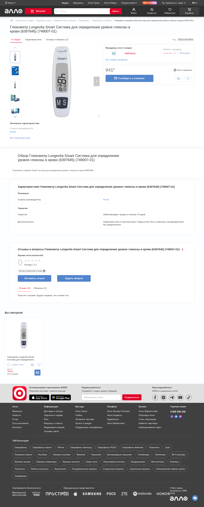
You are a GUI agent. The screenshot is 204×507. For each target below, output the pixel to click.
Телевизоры (143, 454)
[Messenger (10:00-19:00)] (180, 416)
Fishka (79, 415)
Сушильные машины (140, 469)
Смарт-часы (91, 462)
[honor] (163, 494)
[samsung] (92, 494)
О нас (15, 419)
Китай (13, 132)
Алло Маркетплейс (148, 411)
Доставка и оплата (53, 411)
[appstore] (39, 397)
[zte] (124, 494)
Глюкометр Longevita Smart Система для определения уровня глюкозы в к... (20, 358)
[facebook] (155, 397)
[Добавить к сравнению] (178, 78)
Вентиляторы (157, 462)
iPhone (61, 447)
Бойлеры (174, 462)
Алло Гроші (81, 411)
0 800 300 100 (178, 411)
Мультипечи (60, 469)
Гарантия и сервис (53, 415)
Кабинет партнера (148, 423)
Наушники (96, 454)
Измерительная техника (64, 21)
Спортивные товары (25, 21)
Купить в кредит (84, 423)
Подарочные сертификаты (89, 427)
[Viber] (171, 416)
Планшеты (154, 447)
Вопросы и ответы (53, 423)
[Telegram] (176, 416)
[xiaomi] (66, 494)
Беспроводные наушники (119, 454)
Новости (16, 415)
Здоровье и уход (44, 21)
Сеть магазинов (20, 423)
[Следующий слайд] (15, 116)
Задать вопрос (74, 278)
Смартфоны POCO (107, 447)
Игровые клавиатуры (46, 462)
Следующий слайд (97, 81)
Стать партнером (147, 419)
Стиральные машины (113, 469)
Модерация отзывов (54, 427)
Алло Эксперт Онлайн (118, 411)
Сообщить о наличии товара (37, 373)
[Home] (11, 20)
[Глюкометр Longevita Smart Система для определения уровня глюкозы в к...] (23, 335)
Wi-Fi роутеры (178, 454)
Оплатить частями (85, 419)
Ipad (167, 447)
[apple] (75, 494)
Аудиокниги (113, 419)
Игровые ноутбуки (62, 454)
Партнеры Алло (147, 415)
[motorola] (142, 494)
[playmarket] (61, 397)
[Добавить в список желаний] (188, 78)
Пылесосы (20, 469)
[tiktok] (189, 397)
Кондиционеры (138, 462)
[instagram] (164, 397)
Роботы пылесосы (40, 469)
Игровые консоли (71, 462)
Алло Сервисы (114, 415)
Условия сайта (51, 431)
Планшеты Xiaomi (23, 454)
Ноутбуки (42, 454)
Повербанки (21, 476)
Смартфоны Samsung (81, 447)
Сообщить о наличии (131, 78)
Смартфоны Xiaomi (42, 447)
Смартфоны (21, 447)
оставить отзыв (34, 278)
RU (193, 3)
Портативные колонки (114, 462)
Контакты (17, 427)
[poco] (111, 494)
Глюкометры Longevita (102, 21)
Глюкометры (83, 21)
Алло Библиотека (116, 423)
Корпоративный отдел (150, 427)
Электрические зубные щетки (170, 469)
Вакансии (17, 411)
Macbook (81, 454)
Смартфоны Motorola (132, 447)
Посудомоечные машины (84, 469)
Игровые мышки (22, 462)
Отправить (56, 11)
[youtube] (180, 397)
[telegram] (172, 397)
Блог (46, 419)
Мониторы (160, 454)
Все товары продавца (116, 59)
